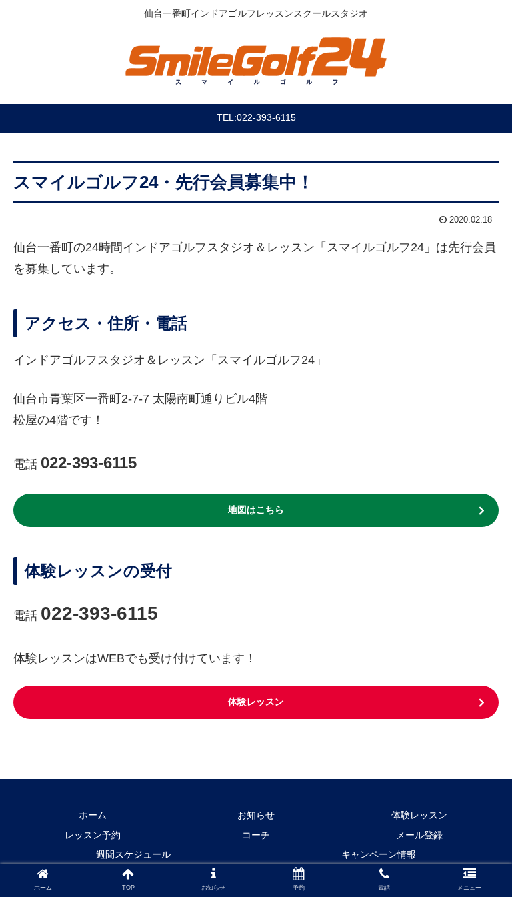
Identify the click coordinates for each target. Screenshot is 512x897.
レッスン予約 (93, 835)
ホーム (93, 815)
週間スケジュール (133, 854)
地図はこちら (256, 509)
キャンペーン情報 (378, 854)
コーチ (256, 835)
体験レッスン (256, 701)
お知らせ (256, 815)
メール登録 (419, 835)
